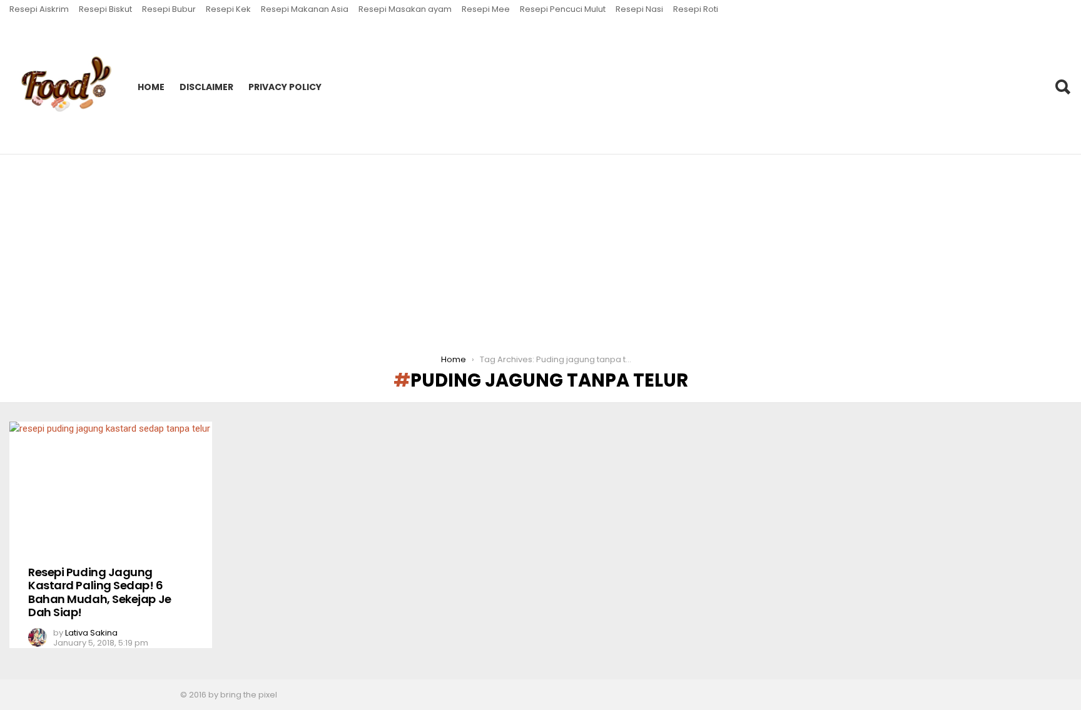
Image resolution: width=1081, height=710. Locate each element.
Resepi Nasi (639, 9)
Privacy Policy (285, 87)
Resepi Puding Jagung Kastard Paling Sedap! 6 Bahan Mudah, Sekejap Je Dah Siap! (99, 592)
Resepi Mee (486, 9)
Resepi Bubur (169, 9)
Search (1062, 87)
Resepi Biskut (105, 9)
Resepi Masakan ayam (405, 9)
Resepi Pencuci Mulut (563, 9)
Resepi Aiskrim (39, 9)
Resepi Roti (695, 9)
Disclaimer (206, 87)
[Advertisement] (540, 248)
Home (151, 87)
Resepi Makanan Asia (304, 9)
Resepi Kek (228, 9)
